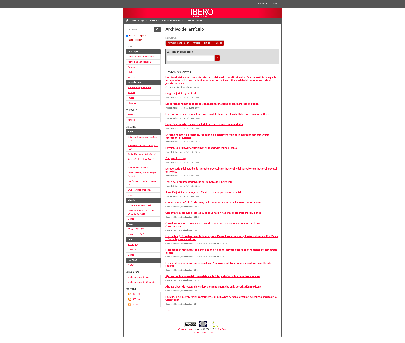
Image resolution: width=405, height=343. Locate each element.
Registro (131, 120)
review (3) (132, 250)
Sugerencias (208, 332)
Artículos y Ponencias (171, 21)
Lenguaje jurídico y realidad (180, 93)
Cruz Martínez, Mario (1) (139, 190)
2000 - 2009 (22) (136, 234)
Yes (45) (131, 265)
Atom (135, 304)
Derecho (153, 21)
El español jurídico (175, 158)
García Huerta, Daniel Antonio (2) (142, 183)
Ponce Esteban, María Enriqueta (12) (143, 147)
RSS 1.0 (136, 294)
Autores (196, 43)
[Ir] (157, 29)
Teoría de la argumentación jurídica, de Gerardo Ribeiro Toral (199, 182)
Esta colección (135, 40)
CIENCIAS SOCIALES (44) (139, 205)
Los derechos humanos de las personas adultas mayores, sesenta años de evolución (212, 104)
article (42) (133, 245)
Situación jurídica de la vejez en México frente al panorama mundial (203, 192)
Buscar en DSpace (137, 36)
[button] (262, 4)
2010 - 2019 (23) (136, 229)
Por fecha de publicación (178, 43)
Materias (218, 43)
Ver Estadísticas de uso (138, 277)
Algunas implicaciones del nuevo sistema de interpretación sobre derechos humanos (212, 276)
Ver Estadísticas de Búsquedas (142, 282)
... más (131, 195)
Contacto (196, 332)
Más (167, 311)
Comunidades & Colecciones (141, 57)
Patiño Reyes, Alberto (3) (139, 168)
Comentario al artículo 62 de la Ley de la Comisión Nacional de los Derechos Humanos (213, 202)
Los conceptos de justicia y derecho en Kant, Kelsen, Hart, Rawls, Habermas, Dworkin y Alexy (217, 114)
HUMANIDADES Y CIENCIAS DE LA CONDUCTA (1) (142, 212)
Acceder (131, 115)
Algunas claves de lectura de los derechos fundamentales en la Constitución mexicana (213, 286)
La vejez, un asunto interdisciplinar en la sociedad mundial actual (201, 148)
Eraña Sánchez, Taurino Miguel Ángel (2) (142, 174)
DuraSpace (223, 329)
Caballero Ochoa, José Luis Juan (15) (142, 139)
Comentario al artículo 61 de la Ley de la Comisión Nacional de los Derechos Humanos (213, 213)
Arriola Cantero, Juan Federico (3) (142, 161)
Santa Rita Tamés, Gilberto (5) (142, 154)
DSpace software (185, 329)
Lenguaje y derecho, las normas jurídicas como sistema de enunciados (204, 124)
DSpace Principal (137, 21)
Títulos (207, 43)
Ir (217, 58)
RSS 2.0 (136, 299)
